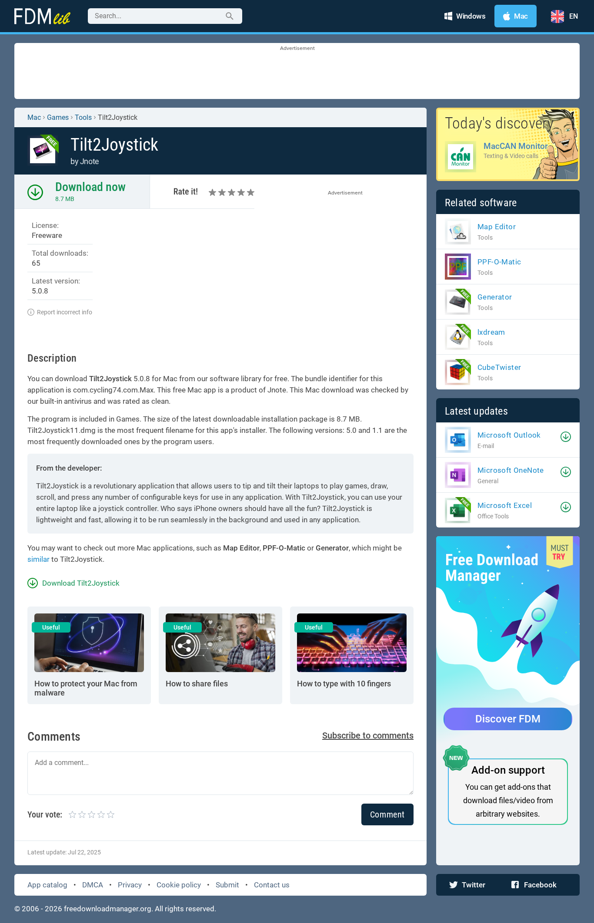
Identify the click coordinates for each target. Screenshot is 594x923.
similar (38, 559)
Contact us (272, 884)
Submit (227, 884)
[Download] (566, 437)
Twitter (473, 884)
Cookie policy (179, 884)
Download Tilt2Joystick (81, 583)
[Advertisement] (297, 71)
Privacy (130, 884)
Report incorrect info (64, 312)
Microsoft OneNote (510, 470)
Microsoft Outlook (509, 435)
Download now (90, 187)
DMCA (92, 884)
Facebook (540, 884)
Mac (34, 117)
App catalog (47, 884)
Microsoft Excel (504, 505)
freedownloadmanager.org (107, 908)
